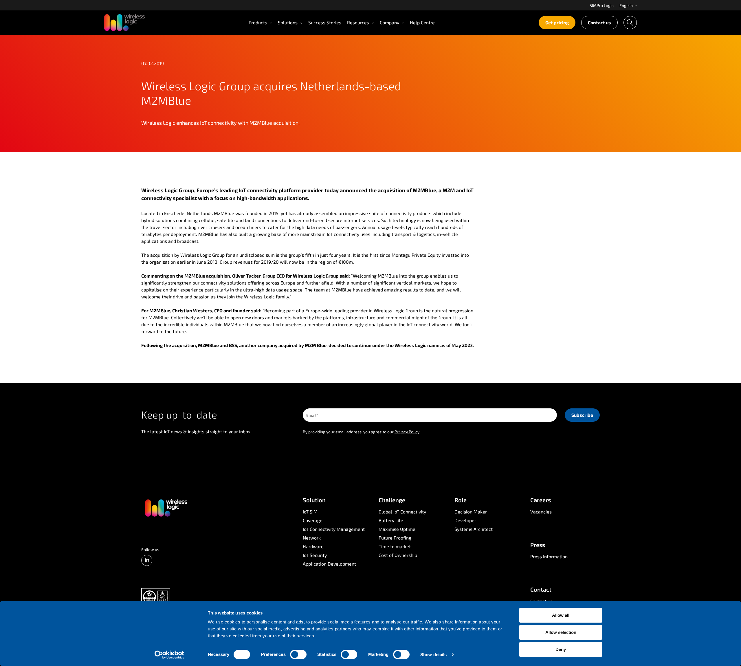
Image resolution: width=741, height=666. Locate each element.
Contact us (599, 22)
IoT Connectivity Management (334, 529)
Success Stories (324, 22)
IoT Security (315, 555)
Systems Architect (473, 529)
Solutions (288, 22)
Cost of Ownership (398, 555)
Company (389, 22)
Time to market (395, 546)
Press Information (549, 556)
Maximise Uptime (397, 529)
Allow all (560, 615)
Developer (465, 520)
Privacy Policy (407, 431)
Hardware (313, 546)
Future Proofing (395, 537)
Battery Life (391, 520)
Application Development (329, 563)
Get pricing (557, 22)
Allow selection (560, 632)
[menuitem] (602, 5)
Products (258, 22)
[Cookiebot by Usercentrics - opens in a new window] (169, 654)
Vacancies (541, 511)
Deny (560, 649)
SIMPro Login (602, 5)
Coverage (312, 520)
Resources (358, 22)
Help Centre (422, 22)
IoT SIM (310, 511)
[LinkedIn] (146, 560)
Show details (433, 654)
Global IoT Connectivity (402, 511)
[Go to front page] (165, 507)
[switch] (298, 654)
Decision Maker (470, 511)
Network (312, 537)
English (626, 5)
